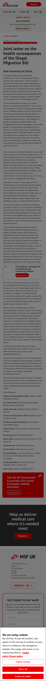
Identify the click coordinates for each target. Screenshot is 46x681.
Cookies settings (23, 662)
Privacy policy (16, 656)
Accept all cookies (23, 676)
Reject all (23, 669)
